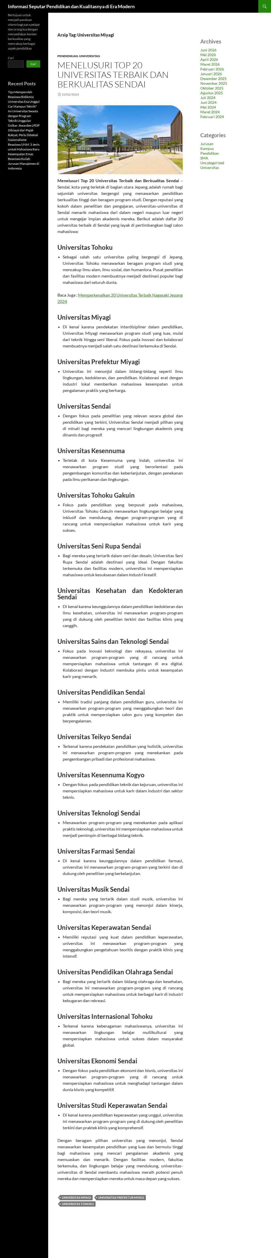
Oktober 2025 (211, 88)
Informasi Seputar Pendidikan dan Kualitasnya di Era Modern (71, 6)
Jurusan (206, 143)
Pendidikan (67, 56)
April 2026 (209, 59)
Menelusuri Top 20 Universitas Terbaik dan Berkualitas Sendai (113, 75)
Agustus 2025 (211, 93)
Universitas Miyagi (76, 1197)
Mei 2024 (208, 107)
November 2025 (213, 83)
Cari (11, 58)
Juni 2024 (208, 102)
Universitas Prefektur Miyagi (121, 1197)
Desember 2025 (213, 78)
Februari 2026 (212, 69)
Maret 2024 (210, 112)
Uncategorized (212, 162)
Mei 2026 (208, 54)
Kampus (207, 148)
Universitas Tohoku (78, 1204)
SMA (204, 158)
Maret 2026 (210, 64)
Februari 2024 (212, 116)
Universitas (89, 56)
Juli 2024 (207, 97)
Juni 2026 (208, 50)
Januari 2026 (211, 74)
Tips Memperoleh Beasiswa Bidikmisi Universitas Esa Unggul (23, 97)
